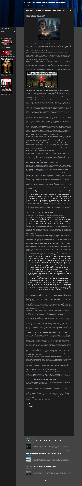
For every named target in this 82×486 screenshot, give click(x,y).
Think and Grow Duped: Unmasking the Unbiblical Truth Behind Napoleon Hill (44, 440)
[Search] (73, 3)
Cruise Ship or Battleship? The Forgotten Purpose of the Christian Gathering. (44, 453)
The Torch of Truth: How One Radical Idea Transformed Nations (41, 466)
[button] (71, 11)
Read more (69, 450)
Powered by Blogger (49, 480)
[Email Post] (29, 404)
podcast (30, 406)
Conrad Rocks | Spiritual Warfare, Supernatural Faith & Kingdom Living (46, 3)
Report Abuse (3, 35)
